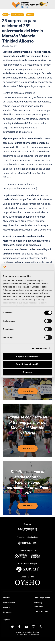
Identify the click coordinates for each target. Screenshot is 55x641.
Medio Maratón (17, 15)
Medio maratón (9, 603)
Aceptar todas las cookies (27, 356)
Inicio (5, 15)
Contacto (6, 607)
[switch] (48, 321)
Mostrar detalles (39, 348)
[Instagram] (33, 627)
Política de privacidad (42, 598)
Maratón (6, 598)
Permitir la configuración (27, 364)
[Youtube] (26, 627)
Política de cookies (41, 611)
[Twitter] (12, 627)
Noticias (30, 15)
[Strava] (40, 627)
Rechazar (27, 372)
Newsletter (7, 612)
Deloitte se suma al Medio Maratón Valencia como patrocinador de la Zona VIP (27, 482)
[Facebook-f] (19, 627)
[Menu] (3, 4)
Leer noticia (27, 391)
